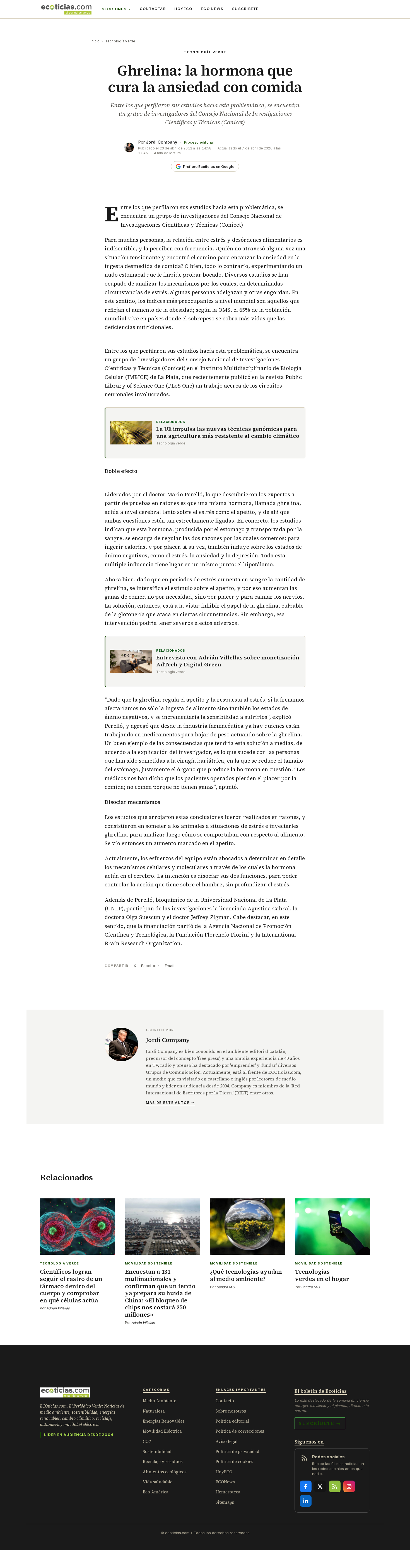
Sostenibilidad (157, 1451)
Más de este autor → (170, 1103)
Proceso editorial (199, 142)
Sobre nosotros (231, 1411)
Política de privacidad (237, 1451)
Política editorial (232, 1421)
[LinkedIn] (306, 1501)
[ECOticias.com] (66, 9)
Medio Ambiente (159, 1401)
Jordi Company (161, 142)
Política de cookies (234, 1461)
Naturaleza (154, 1411)
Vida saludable (157, 1482)
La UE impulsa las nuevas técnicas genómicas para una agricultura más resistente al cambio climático (227, 432)
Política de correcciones (240, 1431)
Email (170, 965)
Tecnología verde (120, 41)
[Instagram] (349, 1486)
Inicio (95, 41)
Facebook (150, 965)
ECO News (212, 9)
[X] (320, 1486)
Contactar (153, 9)
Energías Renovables (164, 1421)
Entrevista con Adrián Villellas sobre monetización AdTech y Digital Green (227, 661)
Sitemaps (225, 1502)
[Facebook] (306, 1486)
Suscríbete (245, 9)
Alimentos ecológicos (165, 1472)
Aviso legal (227, 1441)
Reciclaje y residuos (163, 1461)
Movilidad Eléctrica (162, 1431)
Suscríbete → (320, 1423)
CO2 (147, 1441)
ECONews (225, 1482)
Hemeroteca (228, 1492)
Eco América (155, 1492)
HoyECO (183, 9)
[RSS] (335, 1486)
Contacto (225, 1401)
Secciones (114, 9)
